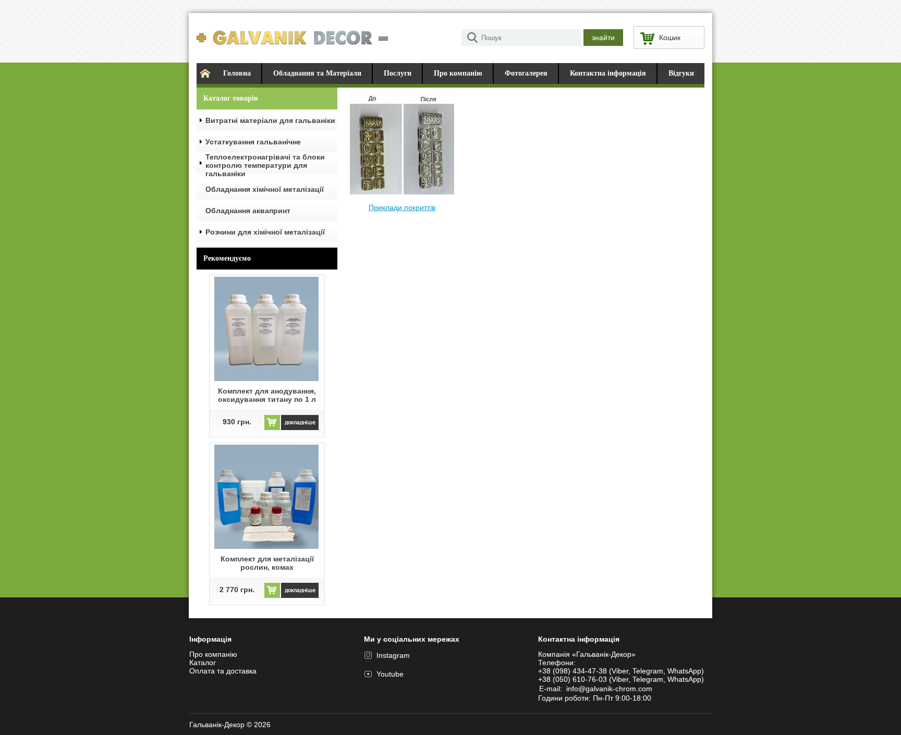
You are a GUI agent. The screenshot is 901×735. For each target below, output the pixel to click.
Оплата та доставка (223, 671)
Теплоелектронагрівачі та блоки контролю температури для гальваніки (265, 165)
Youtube (390, 674)
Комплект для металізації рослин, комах (267, 563)
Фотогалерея (526, 73)
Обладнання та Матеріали (317, 73)
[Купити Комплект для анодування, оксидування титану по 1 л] (272, 427)
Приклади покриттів (402, 207)
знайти (603, 37)
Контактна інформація (608, 73)
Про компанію (458, 73)
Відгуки (681, 73)
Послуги (397, 73)
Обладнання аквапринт (247, 210)
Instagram (393, 655)
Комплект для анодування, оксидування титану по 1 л (267, 395)
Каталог (202, 662)
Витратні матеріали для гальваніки (270, 120)
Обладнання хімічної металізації (264, 189)
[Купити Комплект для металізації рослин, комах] (272, 595)
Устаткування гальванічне (253, 142)
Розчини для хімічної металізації (265, 232)
